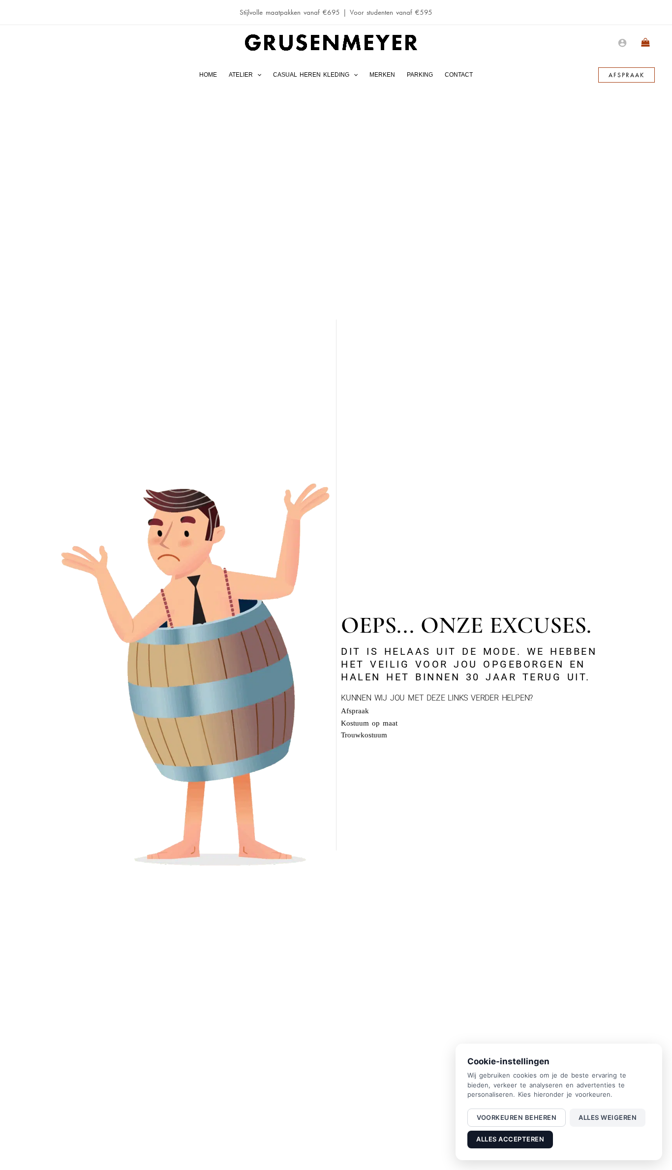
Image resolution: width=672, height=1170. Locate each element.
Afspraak (355, 711)
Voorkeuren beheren (516, 1117)
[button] (257, 74)
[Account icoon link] (622, 42)
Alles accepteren (510, 1139)
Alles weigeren (608, 1117)
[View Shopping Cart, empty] (646, 42)
